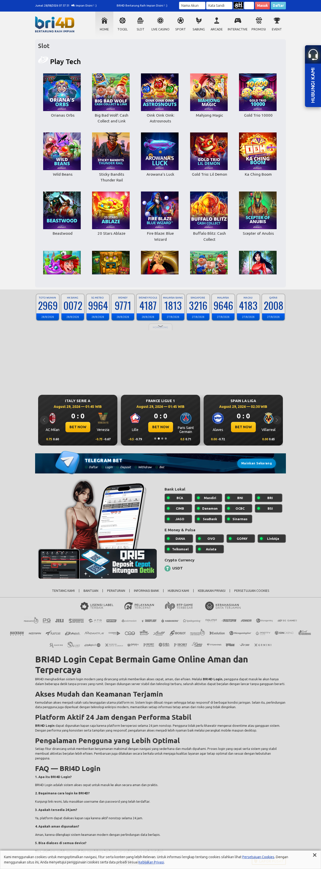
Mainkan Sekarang (256, 463)
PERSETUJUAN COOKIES (251, 590)
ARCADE (217, 29)
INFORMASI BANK (146, 590)
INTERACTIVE (238, 29)
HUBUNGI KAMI (178, 590)
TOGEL (122, 29)
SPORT (180, 29)
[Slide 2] (159, 438)
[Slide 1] (155, 438)
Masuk (262, 6)
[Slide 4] (166, 438)
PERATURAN (116, 590)
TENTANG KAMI (63, 590)
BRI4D (39, 679)
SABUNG (199, 29)
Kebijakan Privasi (151, 862)
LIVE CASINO (160, 29)
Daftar (278, 6)
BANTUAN (91, 590)
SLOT (140, 29)
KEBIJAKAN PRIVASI (211, 590)
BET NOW (77, 427)
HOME (104, 29)
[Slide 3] (162, 438)
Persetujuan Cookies (258, 857)
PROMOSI (259, 29)
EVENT (277, 29)
